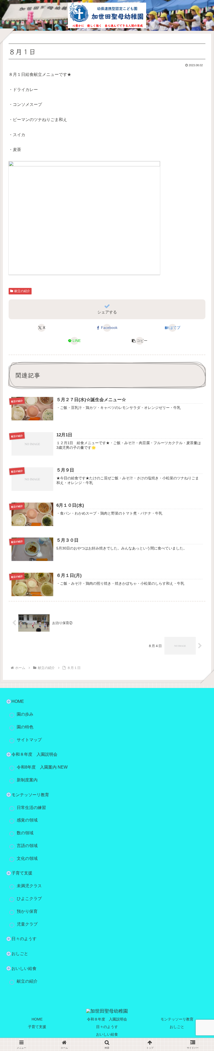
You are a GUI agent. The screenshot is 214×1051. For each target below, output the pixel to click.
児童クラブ (27, 924)
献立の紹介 (22, 291)
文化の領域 (27, 858)
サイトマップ (29, 740)
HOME (17, 701)
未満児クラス (29, 886)
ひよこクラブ (29, 898)
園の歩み (25, 714)
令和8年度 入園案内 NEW (42, 767)
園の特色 (25, 727)
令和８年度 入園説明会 (34, 754)
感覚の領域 (27, 820)
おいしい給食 (24, 968)
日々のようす (24, 939)
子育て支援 (21, 873)
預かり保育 (27, 911)
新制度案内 (27, 780)
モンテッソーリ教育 (176, 1019)
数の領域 (25, 833)
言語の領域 (27, 845)
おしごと (19, 953)
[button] (140, 341)
